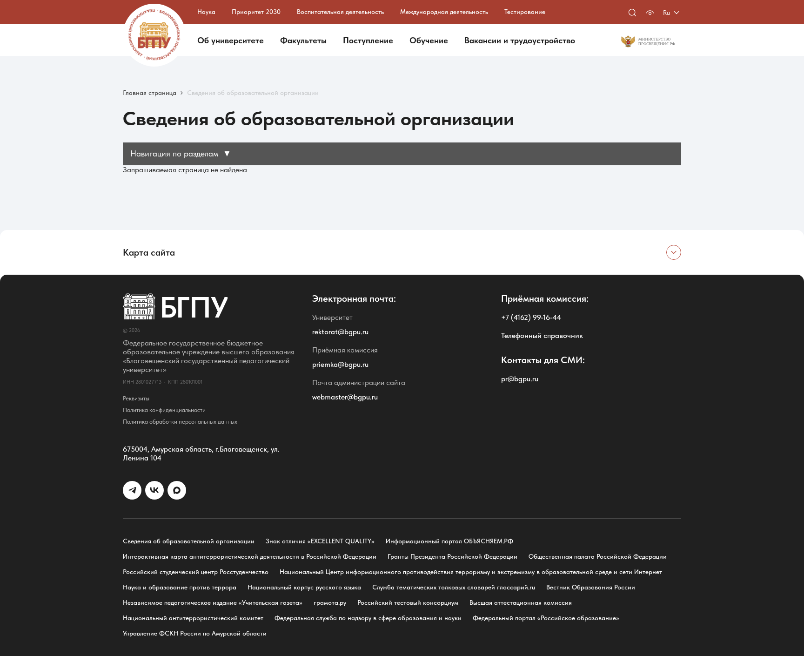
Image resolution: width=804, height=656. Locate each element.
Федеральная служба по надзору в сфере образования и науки (368, 618)
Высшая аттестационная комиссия (520, 602)
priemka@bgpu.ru (340, 364)
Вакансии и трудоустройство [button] (519, 40)
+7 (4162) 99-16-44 (531, 317)
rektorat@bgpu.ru (340, 331)
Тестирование (524, 11)
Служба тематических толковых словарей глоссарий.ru (453, 587)
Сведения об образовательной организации (189, 541)
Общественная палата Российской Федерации (598, 556)
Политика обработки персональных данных (180, 421)
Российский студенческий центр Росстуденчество (195, 571)
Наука (206, 11)
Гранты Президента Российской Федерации (452, 556)
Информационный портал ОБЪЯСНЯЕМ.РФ (449, 541)
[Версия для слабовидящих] (650, 12)
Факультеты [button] (303, 40)
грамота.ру (330, 602)
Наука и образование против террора (179, 587)
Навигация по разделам (180, 153)
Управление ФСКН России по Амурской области (195, 633)
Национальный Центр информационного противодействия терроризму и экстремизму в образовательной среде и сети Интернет (471, 571)
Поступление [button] (368, 40)
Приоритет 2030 (256, 11)
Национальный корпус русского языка (304, 587)
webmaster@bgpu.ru (345, 396)
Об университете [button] (230, 40)
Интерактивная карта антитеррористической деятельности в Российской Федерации (249, 556)
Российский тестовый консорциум (407, 602)
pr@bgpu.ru (519, 378)
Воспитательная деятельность (340, 11)
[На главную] (154, 35)
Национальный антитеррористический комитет (193, 618)
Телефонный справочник (542, 335)
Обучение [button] (428, 40)
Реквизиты (136, 398)
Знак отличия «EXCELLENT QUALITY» (320, 541)
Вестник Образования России (590, 587)
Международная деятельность (444, 11)
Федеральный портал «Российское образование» (546, 618)
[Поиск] (632, 12)
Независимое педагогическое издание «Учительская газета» (212, 602)
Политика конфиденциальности (164, 409)
